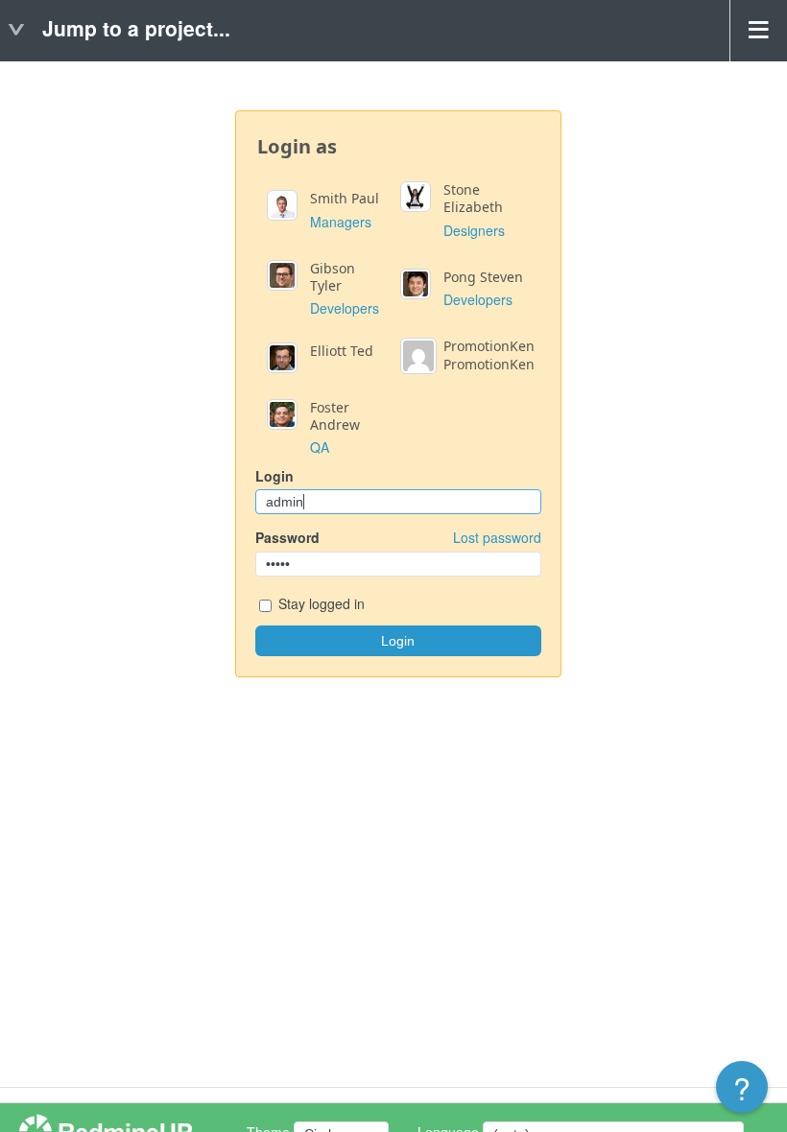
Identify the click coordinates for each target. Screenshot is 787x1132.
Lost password (497, 537)
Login (274, 475)
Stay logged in (319, 603)
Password (398, 537)
